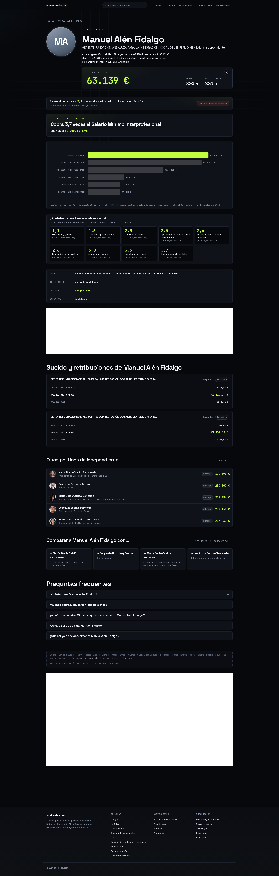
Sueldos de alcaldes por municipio (128, 842)
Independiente (215, 47)
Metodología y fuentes (207, 819)
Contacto (201, 837)
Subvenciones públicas (165, 819)
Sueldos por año (119, 851)
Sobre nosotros (204, 824)
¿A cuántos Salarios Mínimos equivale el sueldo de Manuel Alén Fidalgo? (97, 615)
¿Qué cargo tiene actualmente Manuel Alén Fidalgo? (84, 636)
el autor (126, 658)
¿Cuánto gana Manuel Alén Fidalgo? (73, 594)
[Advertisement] (139, 331)
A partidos (159, 833)
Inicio (50, 21)
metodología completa (87, 658)
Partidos (171, 5)
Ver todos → (225, 460)
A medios (158, 828)
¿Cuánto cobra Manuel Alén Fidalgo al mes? (78, 605)
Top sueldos (117, 846)
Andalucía (81, 298)
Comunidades (186, 5)
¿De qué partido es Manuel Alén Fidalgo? (76, 625)
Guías (114, 837)
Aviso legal (201, 828)
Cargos (158, 5)
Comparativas (205, 5)
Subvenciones (223, 5)
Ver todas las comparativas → (213, 541)
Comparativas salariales (123, 833)
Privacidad (201, 833)
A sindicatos (160, 824)
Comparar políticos (120, 855)
